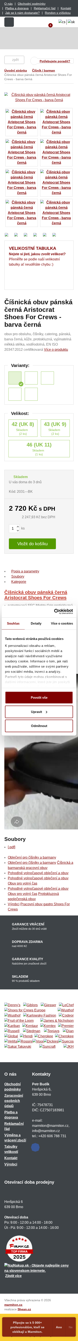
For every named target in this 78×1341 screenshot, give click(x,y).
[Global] (11, 1036)
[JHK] (68, 1046)
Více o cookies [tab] (62, 623)
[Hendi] (26, 1036)
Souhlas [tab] (13, 623)
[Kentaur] (30, 1025)
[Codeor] (66, 1015)
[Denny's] (12, 1005)
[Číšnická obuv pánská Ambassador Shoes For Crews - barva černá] (14, 394)
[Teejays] (51, 1031)
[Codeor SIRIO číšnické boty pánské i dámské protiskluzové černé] (31, 378)
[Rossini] (24, 1041)
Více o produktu (56, 349)
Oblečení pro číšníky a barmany (32, 857)
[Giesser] (48, 1005)
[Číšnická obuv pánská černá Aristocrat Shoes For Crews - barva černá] (14, 378)
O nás (8, 3)
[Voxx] (38, 1041)
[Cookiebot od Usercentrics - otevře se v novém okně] (55, 611)
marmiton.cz (13, 1304)
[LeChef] (66, 1005)
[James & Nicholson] (57, 1020)
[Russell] (12, 1031)
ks (22, 528)
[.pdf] (11, 847)
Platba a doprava (17, 8)
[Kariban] (12, 1025)
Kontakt (66, 8)
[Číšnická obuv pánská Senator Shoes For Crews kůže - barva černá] (31, 394)
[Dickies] (51, 1041)
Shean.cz (24, 1309)
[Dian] (68, 1031)
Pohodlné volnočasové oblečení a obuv (38, 873)
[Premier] (66, 1025)
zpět (15, 60)
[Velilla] (10, 1041)
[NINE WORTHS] (12, 1015)
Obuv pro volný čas (22, 883)
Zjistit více (13, 1276)
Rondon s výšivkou (58, 12)
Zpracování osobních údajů (13, 1101)
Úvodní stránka (15, 70)
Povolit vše (39, 697)
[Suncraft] (47, 1046)
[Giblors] (30, 1005)
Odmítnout (39, 726)
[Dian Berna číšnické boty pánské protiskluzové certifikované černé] (47, 378)
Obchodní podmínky (32, 3)
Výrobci (14, 904)
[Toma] (64, 1036)
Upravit (36, 711)
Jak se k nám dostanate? (22, 12)
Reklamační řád (44, 8)
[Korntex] (48, 1025)
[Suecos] (66, 1041)
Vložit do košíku (32, 543)
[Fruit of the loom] (19, 1020)
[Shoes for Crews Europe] (25, 1010)
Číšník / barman (43, 70)
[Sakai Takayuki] (17, 1046)
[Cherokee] (43, 1036)
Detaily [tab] (36, 623)
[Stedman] (31, 1031)
